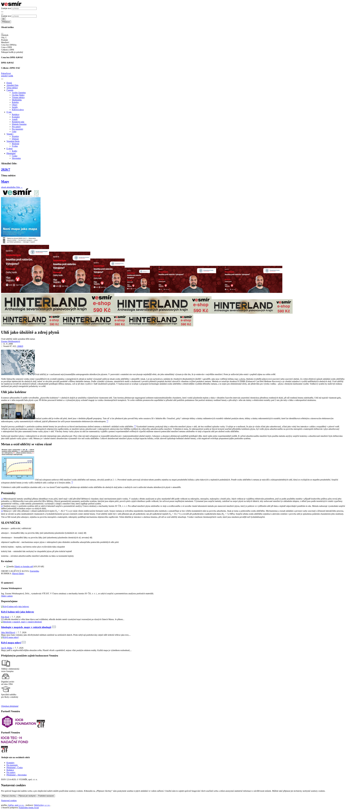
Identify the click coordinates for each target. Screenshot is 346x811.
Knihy (14, 151)
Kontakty (16, 117)
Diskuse (15, 139)
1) (2, 499)
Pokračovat (6, 73)
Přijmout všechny (9, 796)
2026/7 (5, 169)
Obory (14, 105)
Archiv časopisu (19, 92)
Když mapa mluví (11, 642)
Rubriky (15, 102)
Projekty (15, 136)
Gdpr (14, 131)
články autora (7, 596)
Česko (14, 156)
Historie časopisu (19, 124)
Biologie (15, 144)
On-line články (18, 95)
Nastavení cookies (9, 800)
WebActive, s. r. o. (42, 805)
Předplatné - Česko (14, 767)
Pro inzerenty (17, 129)
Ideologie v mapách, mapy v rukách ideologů (26, 627)
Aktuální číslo (12, 85)
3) (2, 511)
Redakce (15, 114)
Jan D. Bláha (6, 648)
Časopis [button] (9, 90)
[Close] (2, 33)
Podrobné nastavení (46, 796)
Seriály (15, 107)
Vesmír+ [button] (10, 134)
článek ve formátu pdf (23, 566)
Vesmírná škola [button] (12, 141)
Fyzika (15, 146)
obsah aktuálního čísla (12, 187)
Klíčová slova (18, 109)
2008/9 (20, 346)
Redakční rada (18, 122)
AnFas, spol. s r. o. (16, 805)
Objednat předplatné (9, 706)
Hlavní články (18, 573)
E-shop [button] (9, 148)
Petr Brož (5, 617)
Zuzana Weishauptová (10, 341)
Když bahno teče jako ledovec (17, 611)
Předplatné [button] (11, 153)
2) (2, 506)
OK (3, 19)
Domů (9, 83)
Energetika (34, 571)
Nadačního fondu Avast (29, 807)
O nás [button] (8, 112)
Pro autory (16, 126)
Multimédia (17, 100)
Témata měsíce (18, 97)
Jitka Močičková (8, 632)
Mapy (5, 181)
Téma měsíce (12, 88)
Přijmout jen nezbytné (27, 796)
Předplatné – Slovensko (16, 775)
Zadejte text (6, 8)
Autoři (14, 119)
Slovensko (16, 158)
